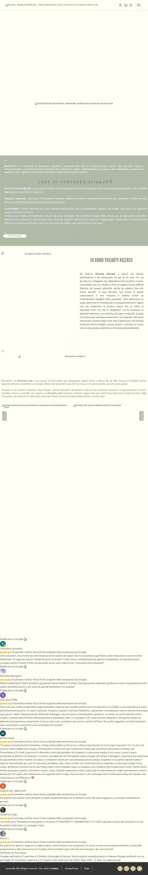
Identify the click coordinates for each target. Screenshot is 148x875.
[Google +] (133, 868)
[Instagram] (139, 868)
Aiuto (86, 868)
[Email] (120, 868)
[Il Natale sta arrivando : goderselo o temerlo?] (97, 416)
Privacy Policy (71, 868)
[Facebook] (126, 868)
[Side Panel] (138, 5)
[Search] (130, 5)
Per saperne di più (111, 860)
